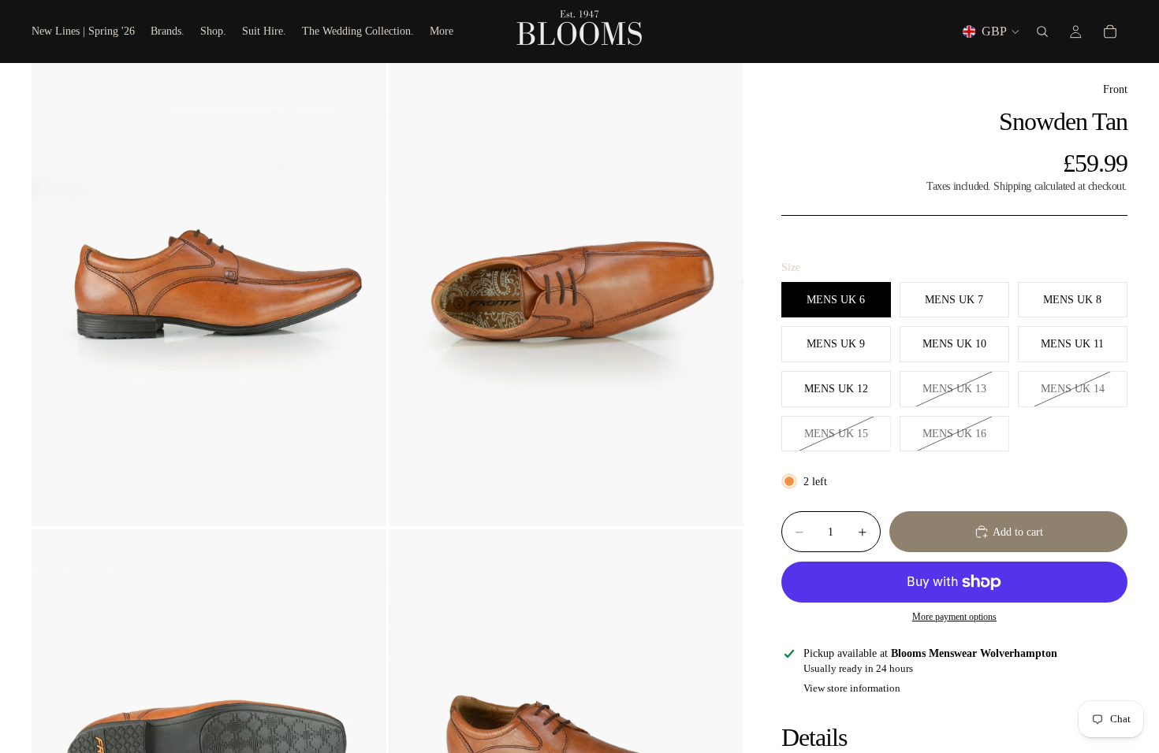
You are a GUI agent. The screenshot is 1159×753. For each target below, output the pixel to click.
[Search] (1042, 31)
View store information (851, 688)
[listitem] (441, 31)
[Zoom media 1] (209, 294)
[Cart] (1110, 31)
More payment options (954, 617)
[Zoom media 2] (566, 294)
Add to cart (1018, 532)
